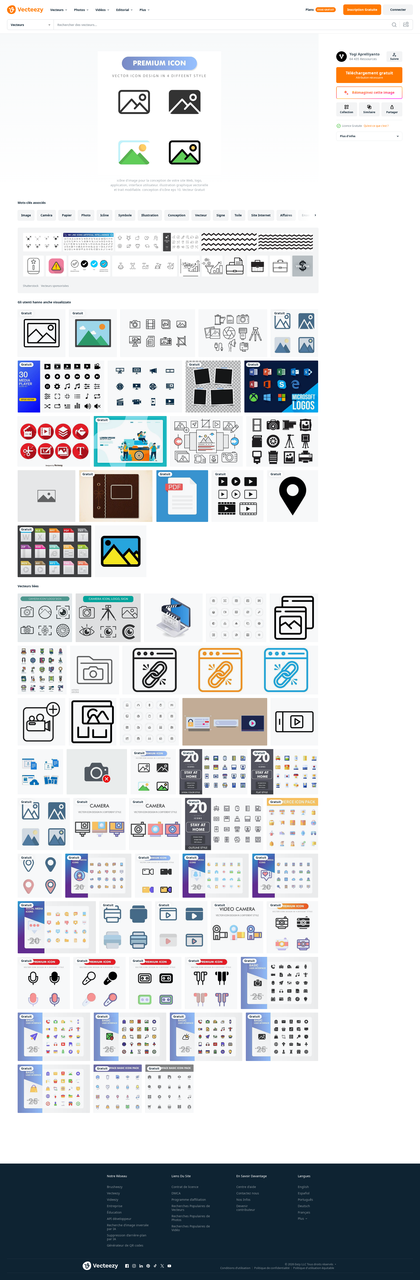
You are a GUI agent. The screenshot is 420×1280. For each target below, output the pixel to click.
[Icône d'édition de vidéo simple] (145, 387)
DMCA (176, 1193)
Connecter (398, 9)
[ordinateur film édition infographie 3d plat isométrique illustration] (173, 617)
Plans (310, 9)
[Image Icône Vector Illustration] (41, 333)
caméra (46, 215)
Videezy (112, 1199)
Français (304, 1212)
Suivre (394, 59)
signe (221, 215)
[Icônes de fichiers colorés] (54, 551)
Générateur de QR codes (125, 1245)
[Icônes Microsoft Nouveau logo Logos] (281, 387)
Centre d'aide (246, 1187)
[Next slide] (311, 215)
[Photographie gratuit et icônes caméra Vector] (282, 441)
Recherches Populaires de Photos (191, 1218)
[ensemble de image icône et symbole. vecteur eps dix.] (45, 617)
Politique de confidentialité (271, 1268)
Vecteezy (113, 1193)
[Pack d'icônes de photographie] (157, 333)
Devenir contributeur (245, 1208)
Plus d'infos (347, 136)
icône (104, 215)
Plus (143, 10)
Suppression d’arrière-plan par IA (126, 1237)
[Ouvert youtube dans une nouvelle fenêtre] (169, 1266)
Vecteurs (56, 10)
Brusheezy (114, 1187)
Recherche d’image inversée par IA (128, 1227)
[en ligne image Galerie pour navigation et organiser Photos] (92, 722)
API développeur (119, 1219)
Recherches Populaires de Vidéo (191, 1228)
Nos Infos (243, 1199)
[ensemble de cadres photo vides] (213, 387)
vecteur (201, 215)
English (303, 1187)
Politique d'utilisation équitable (313, 1268)
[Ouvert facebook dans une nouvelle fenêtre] (127, 1266)
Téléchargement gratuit (369, 75)
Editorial (122, 10)
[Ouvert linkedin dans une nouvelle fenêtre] (141, 1266)
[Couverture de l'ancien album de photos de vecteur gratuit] (116, 496)
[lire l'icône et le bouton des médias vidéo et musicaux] (237, 496)
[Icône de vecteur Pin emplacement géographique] (292, 496)
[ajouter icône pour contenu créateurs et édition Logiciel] (41, 722)
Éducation (114, 1212)
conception (176, 215)
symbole (125, 215)
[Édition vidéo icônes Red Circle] (54, 441)
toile (238, 215)
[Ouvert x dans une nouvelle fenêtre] (162, 1266)
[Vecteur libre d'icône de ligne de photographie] (233, 333)
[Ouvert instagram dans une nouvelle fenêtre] (134, 1266)
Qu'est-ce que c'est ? (376, 126)
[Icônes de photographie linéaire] (206, 441)
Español (304, 1193)
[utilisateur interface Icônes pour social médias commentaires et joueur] (224, 722)
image (26, 215)
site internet (261, 215)
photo (86, 215)
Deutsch (304, 1206)
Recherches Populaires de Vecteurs (191, 1208)
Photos (79, 10)
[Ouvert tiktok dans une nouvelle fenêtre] (155, 1266)
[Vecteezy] (25, 9)
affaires (286, 215)
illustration (149, 215)
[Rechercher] (394, 24)
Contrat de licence (185, 1187)
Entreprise (114, 1206)
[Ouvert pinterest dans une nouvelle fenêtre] (148, 1266)
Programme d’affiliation (189, 1199)
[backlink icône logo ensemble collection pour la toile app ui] (220, 670)
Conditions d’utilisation (235, 1268)
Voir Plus (302, 266)
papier (67, 215)
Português (305, 1199)
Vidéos (100, 10)
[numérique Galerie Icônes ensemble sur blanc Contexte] (294, 617)
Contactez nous (247, 1193)
